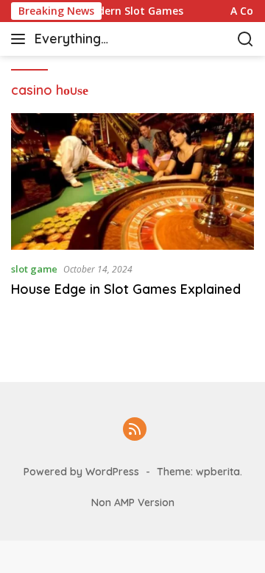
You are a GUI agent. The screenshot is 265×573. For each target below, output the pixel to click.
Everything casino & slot (75, 40)
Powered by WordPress (81, 471)
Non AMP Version (132, 502)
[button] (21, 38)
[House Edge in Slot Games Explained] (132, 181)
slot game (34, 268)
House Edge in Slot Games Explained (126, 289)
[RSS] (134, 430)
